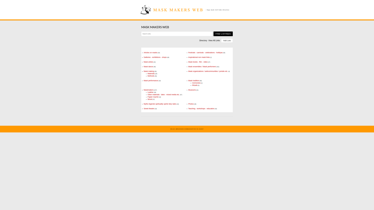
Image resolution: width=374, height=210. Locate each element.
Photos (191, 104)
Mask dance (148, 67)
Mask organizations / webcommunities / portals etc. (208, 71)
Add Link (227, 40)
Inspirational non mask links (199, 57)
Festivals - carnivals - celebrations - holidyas (205, 53)
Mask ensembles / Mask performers (202, 67)
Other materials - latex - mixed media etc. (164, 95)
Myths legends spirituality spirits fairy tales (160, 104)
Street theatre (149, 109)
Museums (192, 90)
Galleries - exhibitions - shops (155, 57)
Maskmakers (149, 90)
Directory (203, 40)
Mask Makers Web (178, 9)
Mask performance (151, 81)
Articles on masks (150, 53)
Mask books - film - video (198, 62)
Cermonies (196, 83)
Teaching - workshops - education (201, 109)
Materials (151, 74)
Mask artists (148, 62)
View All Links (214, 40)
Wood (150, 99)
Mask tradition (193, 81)
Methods (151, 76)
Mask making (149, 71)
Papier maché (153, 97)
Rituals (195, 85)
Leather (150, 92)
